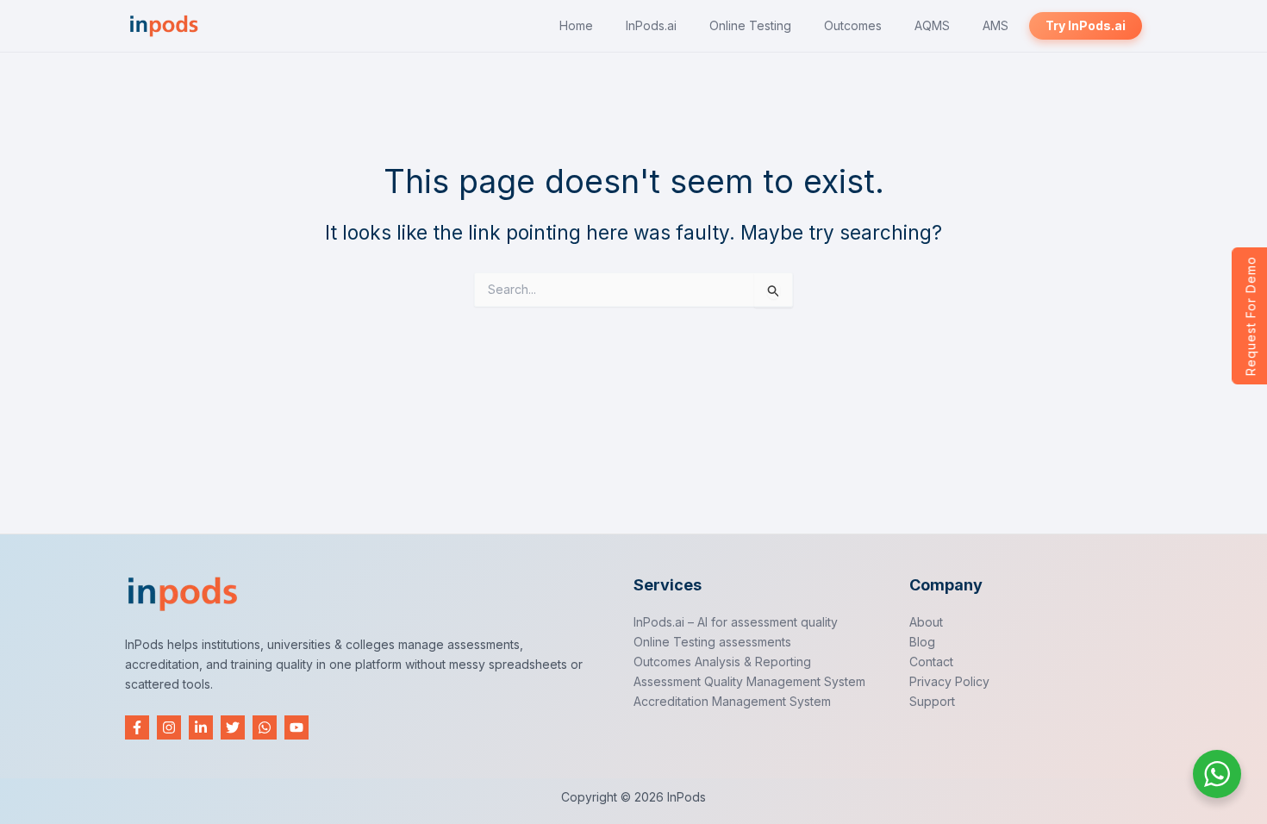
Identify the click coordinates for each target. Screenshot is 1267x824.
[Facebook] (137, 727)
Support (932, 701)
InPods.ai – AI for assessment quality (736, 622)
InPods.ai (651, 25)
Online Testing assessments (712, 641)
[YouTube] (296, 727)
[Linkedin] (201, 727)
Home (576, 25)
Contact (931, 661)
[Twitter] (233, 727)
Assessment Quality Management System (749, 681)
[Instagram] (169, 727)
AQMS (932, 25)
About (926, 622)
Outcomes (853, 25)
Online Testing (750, 25)
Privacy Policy (949, 681)
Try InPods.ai (1085, 25)
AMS (995, 25)
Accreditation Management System (732, 701)
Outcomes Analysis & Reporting (722, 661)
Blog (922, 641)
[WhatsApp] (265, 727)
